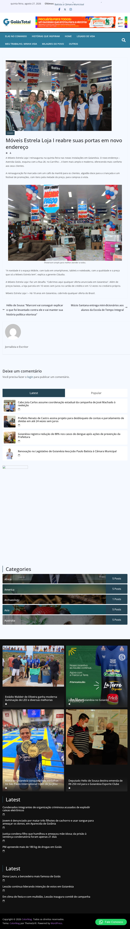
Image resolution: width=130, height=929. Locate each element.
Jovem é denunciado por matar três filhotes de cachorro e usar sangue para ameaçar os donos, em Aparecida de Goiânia (48, 822)
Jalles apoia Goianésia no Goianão (88, 700)
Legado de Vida (86, 36)
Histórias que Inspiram (46, 36)
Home (68, 36)
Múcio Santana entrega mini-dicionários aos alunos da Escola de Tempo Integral (97, 308)
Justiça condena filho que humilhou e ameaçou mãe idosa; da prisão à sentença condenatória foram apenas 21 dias (44, 835)
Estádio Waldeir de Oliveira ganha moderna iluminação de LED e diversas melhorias (31, 698)
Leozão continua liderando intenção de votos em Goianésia (38, 886)
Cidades (10, 133)
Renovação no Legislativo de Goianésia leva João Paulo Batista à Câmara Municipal (83, 5)
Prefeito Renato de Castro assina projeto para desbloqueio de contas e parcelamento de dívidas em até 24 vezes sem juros (71, 420)
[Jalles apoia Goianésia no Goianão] (96, 676)
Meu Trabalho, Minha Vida (21, 43)
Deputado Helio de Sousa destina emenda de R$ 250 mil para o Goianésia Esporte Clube (95, 782)
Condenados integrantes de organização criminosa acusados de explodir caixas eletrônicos (46, 809)
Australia (9, 620)
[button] (111, 922)
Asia (6, 610)
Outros (73, 43)
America (9, 589)
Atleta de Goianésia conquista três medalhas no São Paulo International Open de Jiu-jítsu (31, 782)
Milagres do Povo (53, 43)
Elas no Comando (16, 36)
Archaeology (11, 600)
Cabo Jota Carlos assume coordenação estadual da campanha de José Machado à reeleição (66, 404)
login (30, 377)
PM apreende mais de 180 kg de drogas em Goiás (32, 846)
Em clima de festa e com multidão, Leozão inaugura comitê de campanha (46, 896)
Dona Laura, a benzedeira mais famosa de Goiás (32, 876)
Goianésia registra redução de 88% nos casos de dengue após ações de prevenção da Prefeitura (69, 436)
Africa (7, 579)
